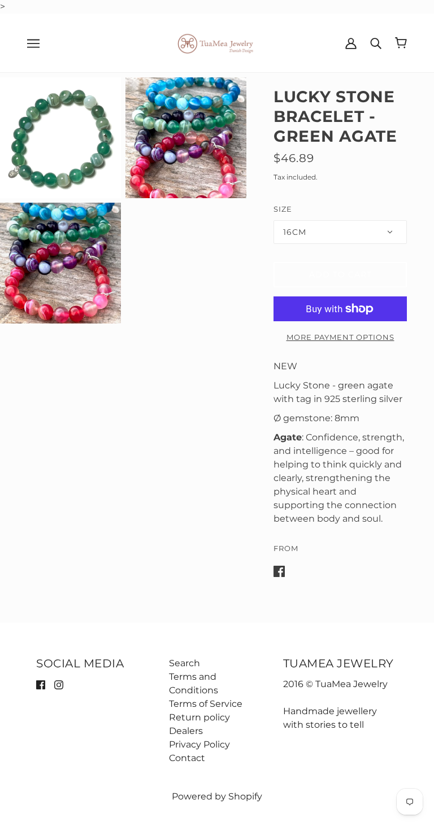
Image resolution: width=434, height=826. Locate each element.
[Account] (351, 43)
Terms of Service (205, 703)
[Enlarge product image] (60, 137)
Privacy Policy (199, 744)
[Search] (375, 43)
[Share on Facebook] (279, 570)
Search (184, 663)
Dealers (186, 731)
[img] (41, 684)
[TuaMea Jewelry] (217, 42)
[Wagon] (401, 43)
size (283, 208)
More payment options (340, 337)
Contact (187, 758)
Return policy (199, 717)
